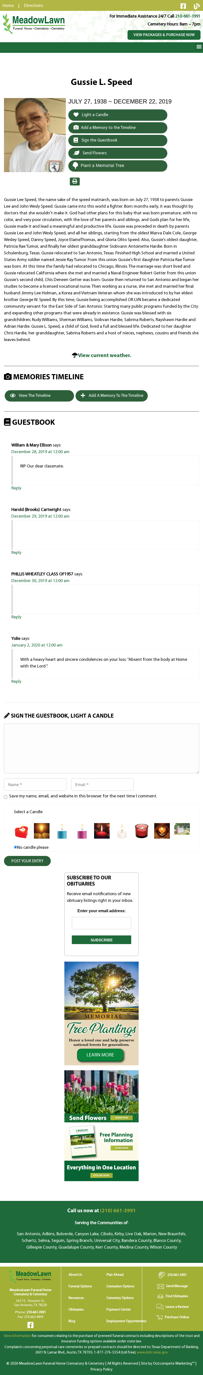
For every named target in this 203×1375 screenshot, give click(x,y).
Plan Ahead (115, 1275)
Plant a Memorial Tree (102, 165)
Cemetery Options (120, 1298)
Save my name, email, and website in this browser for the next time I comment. (83, 796)
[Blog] (197, 6)
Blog (72, 1321)
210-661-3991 (188, 16)
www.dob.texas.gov (152, 1353)
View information (17, 1336)
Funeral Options (80, 1286)
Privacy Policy (101, 1370)
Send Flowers (94, 153)
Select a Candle (28, 812)
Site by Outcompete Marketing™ (168, 1364)
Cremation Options (120, 1286)
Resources (76, 1298)
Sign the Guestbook (98, 140)
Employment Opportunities (126, 1321)
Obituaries (76, 1310)
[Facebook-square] (183, 6)
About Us (75, 1275)
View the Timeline (34, 396)
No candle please (33, 848)
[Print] (75, 181)
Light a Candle (94, 115)
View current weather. (104, 356)
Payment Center (118, 1310)
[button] (199, 46)
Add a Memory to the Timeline (108, 128)
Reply (16, 488)
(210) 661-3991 (101, 1210)
